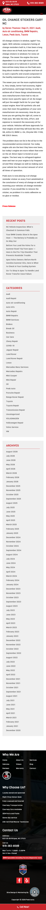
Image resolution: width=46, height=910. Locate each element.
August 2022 (12, 657)
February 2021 (12, 722)
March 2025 (11, 524)
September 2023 (13, 601)
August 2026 (12, 451)
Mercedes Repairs (14, 371)
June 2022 (10, 666)
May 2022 (10, 670)
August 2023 (12, 606)
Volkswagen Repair (14, 422)
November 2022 (13, 644)
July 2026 (10, 456)
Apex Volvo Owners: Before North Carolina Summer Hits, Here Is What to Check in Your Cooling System (22, 263)
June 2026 (10, 460)
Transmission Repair (15, 410)
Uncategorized (13, 414)
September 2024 (13, 550)
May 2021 (10, 709)
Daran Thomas (12, 28)
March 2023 (11, 627)
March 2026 (11, 473)
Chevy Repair (12, 341)
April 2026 (10, 469)
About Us (19, 760)
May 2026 (10, 464)
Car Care (10, 337)
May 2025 (10, 516)
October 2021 (12, 687)
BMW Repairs (31, 31)
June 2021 (10, 704)
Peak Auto (15, 34)
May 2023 (10, 619)
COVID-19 (10, 345)
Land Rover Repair (14, 358)
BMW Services (12, 320)
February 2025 (12, 529)
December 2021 (13, 679)
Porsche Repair (13, 393)
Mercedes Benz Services (17, 367)
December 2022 (13, 640)
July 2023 (10, 610)
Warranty (20, 768)
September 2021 (13, 691)
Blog (31, 764)
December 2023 (13, 589)
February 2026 (12, 477)
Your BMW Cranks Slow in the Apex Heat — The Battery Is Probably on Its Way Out (22, 237)
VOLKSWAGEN (12, 418)
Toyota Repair (12, 405)
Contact (33, 768)
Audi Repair (11, 298)
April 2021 (10, 713)
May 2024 (10, 567)
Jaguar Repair (12, 350)
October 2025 (12, 494)
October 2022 (12, 649)
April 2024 (10, 571)
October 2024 (12, 546)
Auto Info (10, 307)
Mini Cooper (11, 375)
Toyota (24, 34)
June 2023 (10, 614)
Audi (38, 28)
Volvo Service (12, 427)
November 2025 (13, 490)
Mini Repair (11, 380)
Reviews (5, 768)
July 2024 (10, 559)
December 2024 (13, 537)
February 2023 (12, 631)
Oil (7, 384)
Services (33, 760)
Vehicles (5, 764)
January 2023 (12, 636)
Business (10, 332)
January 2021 (12, 726)
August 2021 (11, 696)
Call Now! (24, 906)
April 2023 (10, 623)
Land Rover (11, 354)
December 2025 (13, 486)
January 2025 (12, 533)
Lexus (5, 34)
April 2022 (10, 674)
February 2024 (12, 580)
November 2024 (13, 541)
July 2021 (10, 700)
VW (7, 431)
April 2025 (10, 520)
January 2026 (12, 481)
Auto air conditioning (12, 31)
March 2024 (11, 576)
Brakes (9, 324)
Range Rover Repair (15, 397)
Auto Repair (11, 311)
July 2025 (10, 507)
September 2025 (13, 499)
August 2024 (12, 554)
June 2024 (11, 563)
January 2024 (12, 584)
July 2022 (10, 662)
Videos (18, 764)
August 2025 (11, 503)
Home (4, 760)
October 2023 (12, 597)
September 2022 (13, 653)
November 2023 (13, 593)
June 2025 (10, 511)
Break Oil (10, 328)
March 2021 (11, 717)
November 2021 (13, 683)
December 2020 (13, 730)
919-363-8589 (37, 3)
